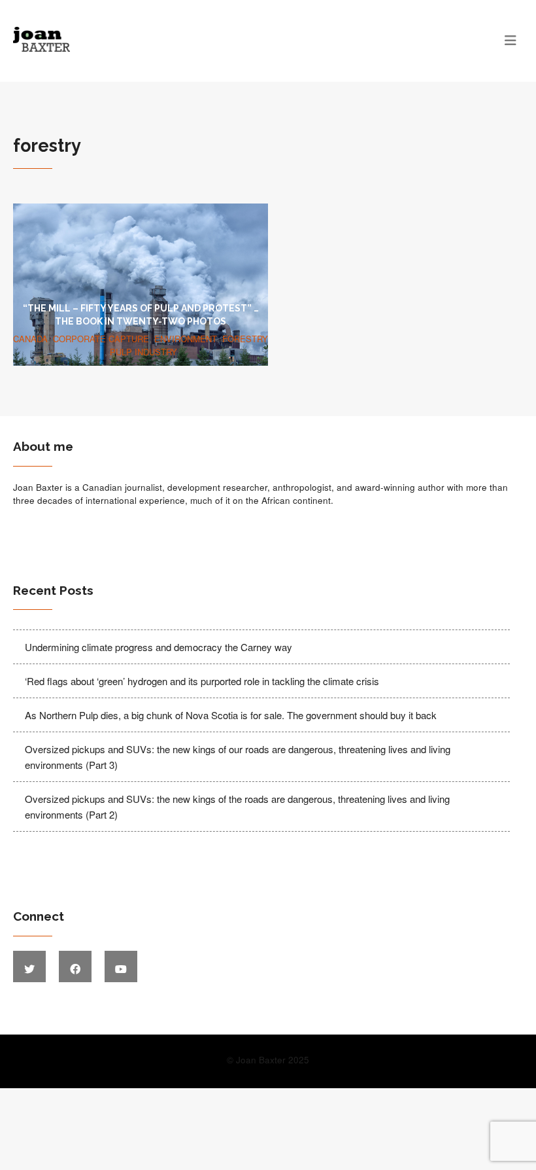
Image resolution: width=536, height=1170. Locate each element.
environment (185, 338)
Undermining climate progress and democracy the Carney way (158, 647)
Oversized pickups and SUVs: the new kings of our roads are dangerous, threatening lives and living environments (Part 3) (237, 756)
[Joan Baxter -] (204, 39)
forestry (245, 338)
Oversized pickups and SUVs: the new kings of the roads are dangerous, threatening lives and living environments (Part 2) (237, 806)
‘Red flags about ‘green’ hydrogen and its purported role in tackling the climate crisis (202, 681)
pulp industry (143, 352)
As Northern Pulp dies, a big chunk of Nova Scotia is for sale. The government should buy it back (231, 715)
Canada (30, 338)
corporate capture (101, 338)
